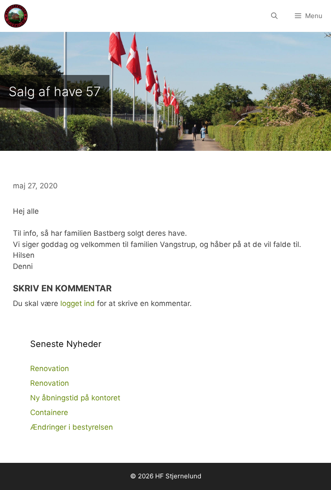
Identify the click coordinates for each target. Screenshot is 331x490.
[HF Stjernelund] (16, 16)
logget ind (77, 303)
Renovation (49, 368)
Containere (49, 412)
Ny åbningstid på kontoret (75, 397)
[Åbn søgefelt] (274, 16)
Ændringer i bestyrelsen (71, 427)
